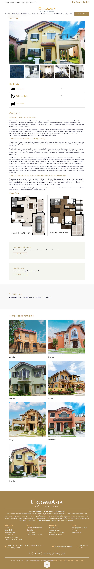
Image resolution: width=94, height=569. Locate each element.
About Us (15, 14)
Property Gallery (55, 535)
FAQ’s (7, 527)
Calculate (20, 254)
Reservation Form (11, 537)
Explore (35, 14)
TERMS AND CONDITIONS (75, 561)
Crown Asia (31, 532)
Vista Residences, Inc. (34, 535)
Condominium (54, 530)
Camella (30, 530)
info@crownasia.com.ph (13, 2)
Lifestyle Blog (10, 530)
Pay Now (69, 14)
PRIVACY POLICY (59, 561)
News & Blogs (46, 14)
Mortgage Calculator (79, 527)
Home (7, 14)
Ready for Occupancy (57, 532)
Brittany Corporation (34, 527)
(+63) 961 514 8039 (29, 2)
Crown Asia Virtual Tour (13, 539)
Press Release (10, 532)
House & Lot (53, 527)
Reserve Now (81, 14)
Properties (25, 14)
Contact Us (58, 14)
